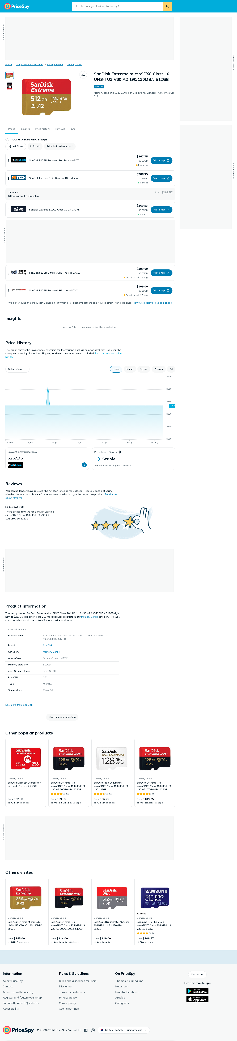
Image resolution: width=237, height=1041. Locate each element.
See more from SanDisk (18, 704)
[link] (25, 773)
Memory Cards (74, 64)
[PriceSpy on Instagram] (93, 1030)
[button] (15, 146)
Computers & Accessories (29, 64)
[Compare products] (83, 75)
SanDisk (47, 645)
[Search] (167, 6)
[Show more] (8, 160)
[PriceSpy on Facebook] (86, 1030)
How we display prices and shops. (152, 302)
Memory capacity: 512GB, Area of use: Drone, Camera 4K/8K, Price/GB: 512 (134, 94)
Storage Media (55, 64)
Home (8, 64)
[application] (90, 410)
